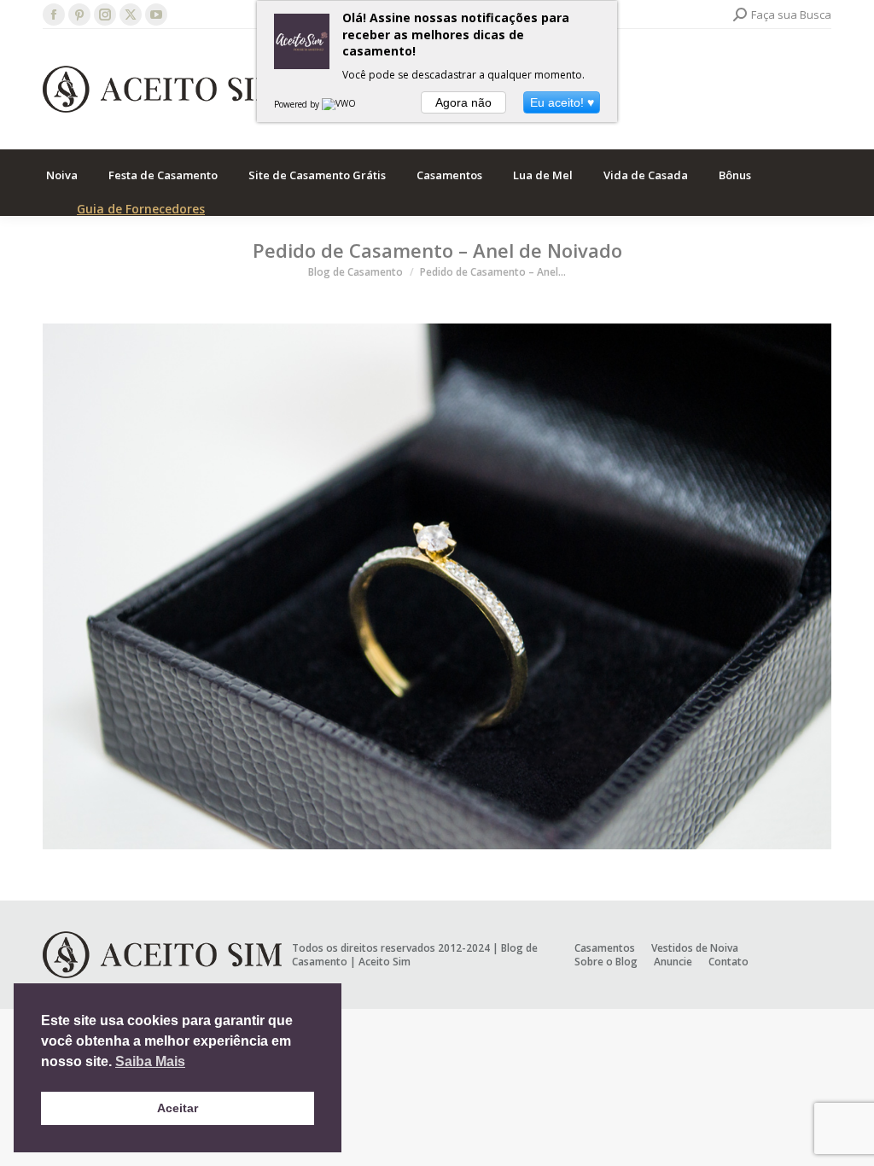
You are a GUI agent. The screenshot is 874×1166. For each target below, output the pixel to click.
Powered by (298, 104)
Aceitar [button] (177, 1108)
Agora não (463, 102)
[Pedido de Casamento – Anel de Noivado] (437, 586)
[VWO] (340, 104)
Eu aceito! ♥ (562, 102)
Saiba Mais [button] (150, 1061)
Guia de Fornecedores (141, 209)
